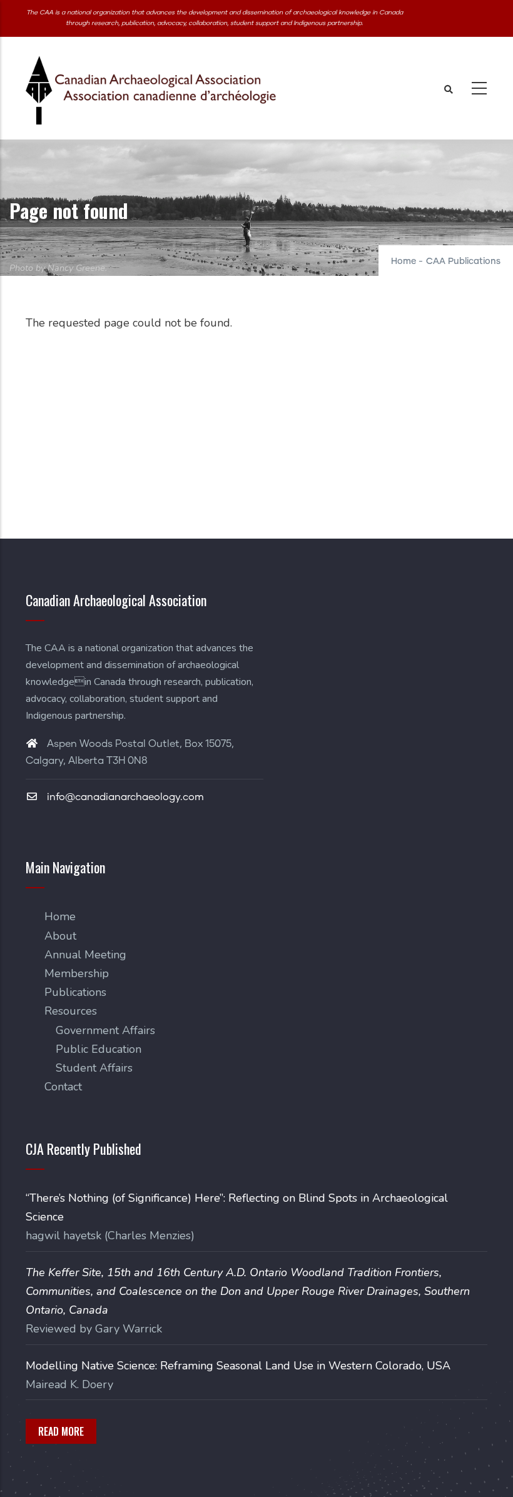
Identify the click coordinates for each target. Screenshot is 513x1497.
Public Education (98, 1049)
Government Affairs (105, 1030)
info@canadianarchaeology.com (124, 797)
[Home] (151, 90)
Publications (75, 992)
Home (403, 261)
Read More (61, 1431)
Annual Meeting (85, 954)
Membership (76, 973)
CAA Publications (463, 261)
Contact (63, 1086)
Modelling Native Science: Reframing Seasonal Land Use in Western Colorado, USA (238, 1365)
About (60, 935)
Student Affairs (94, 1067)
